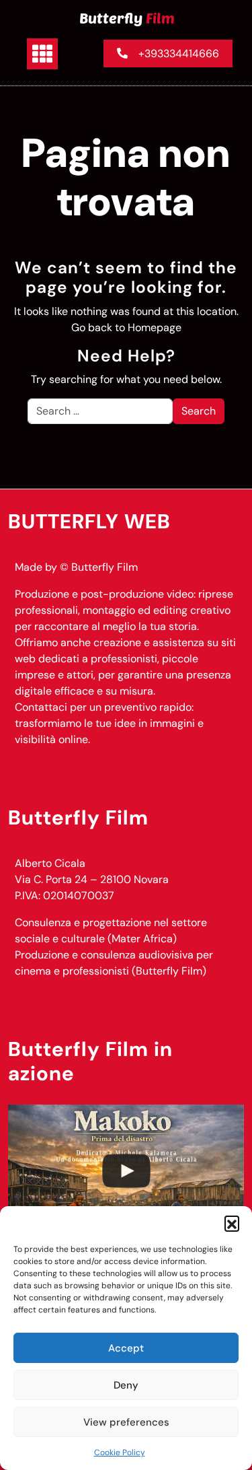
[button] (232, 1223)
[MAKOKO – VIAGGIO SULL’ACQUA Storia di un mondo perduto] (126, 1171)
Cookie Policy (119, 1452)
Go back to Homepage (126, 327)
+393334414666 (178, 53)
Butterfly (127, 17)
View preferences (126, 1422)
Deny (126, 1385)
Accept (126, 1348)
